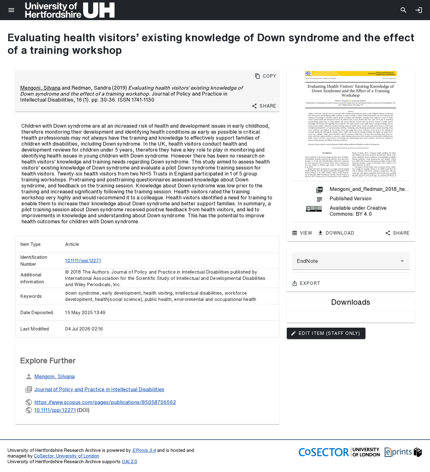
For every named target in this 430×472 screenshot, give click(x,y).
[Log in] (418, 10)
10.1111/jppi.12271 (83, 260)
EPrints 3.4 (144, 450)
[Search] (403, 10)
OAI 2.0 (129, 461)
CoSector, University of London (66, 455)
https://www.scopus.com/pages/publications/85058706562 (105, 402)
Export (310, 283)
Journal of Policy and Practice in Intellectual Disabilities (99, 389)
